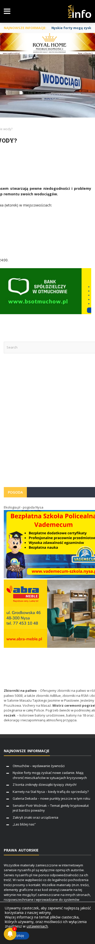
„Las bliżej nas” (24, 824)
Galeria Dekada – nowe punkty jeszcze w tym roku (51, 798)
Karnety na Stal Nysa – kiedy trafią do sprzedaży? (51, 791)
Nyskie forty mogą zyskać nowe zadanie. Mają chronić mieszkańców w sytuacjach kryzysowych (50, 775)
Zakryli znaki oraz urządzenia (35, 817)
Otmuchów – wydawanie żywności (39, 766)
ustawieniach (37, 926)
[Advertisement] (47, 422)
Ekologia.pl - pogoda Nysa (23, 507)
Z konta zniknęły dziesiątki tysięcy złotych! (45, 784)
